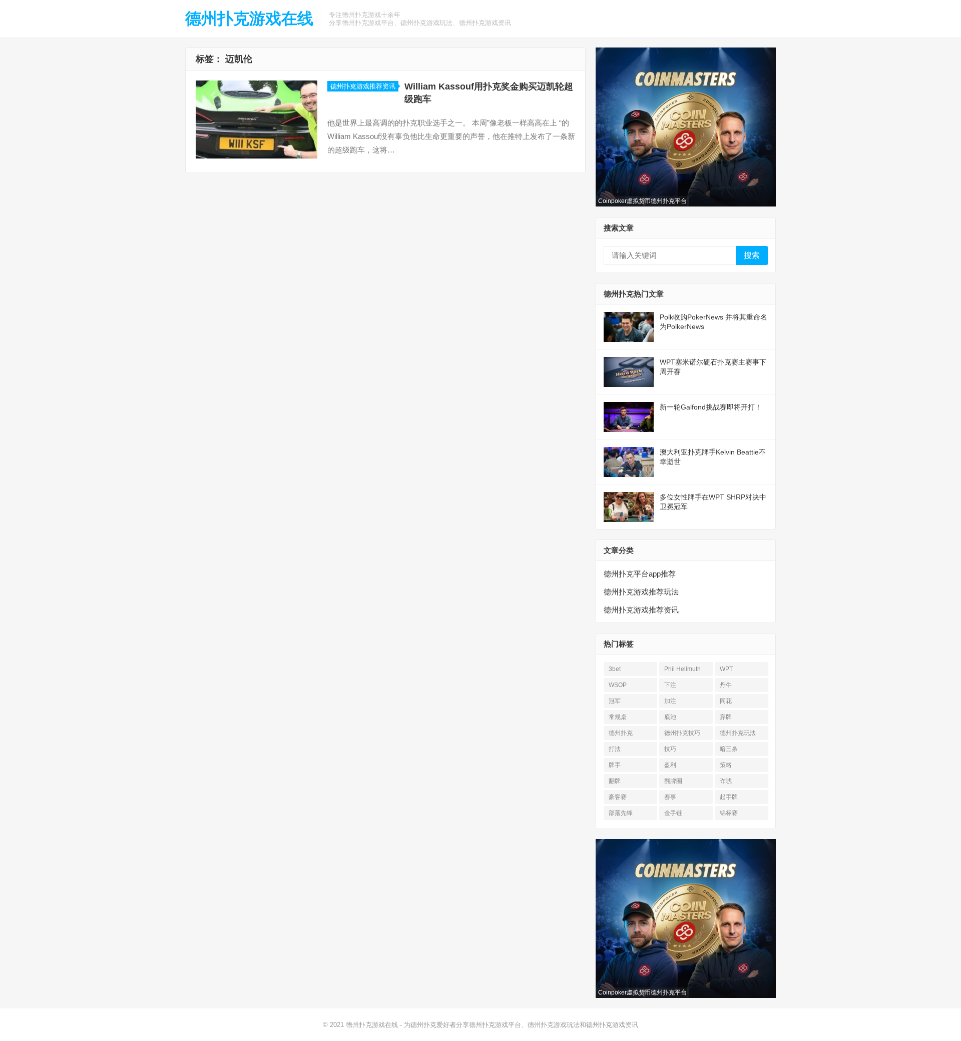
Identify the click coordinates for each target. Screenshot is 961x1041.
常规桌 (618, 717)
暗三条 (729, 749)
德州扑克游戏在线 (249, 19)
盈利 (670, 765)
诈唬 (726, 781)
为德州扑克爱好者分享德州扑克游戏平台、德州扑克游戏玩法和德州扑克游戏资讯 (521, 1024)
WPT (726, 669)
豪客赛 (618, 797)
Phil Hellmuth (682, 669)
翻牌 (615, 781)
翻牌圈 (673, 781)
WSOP (618, 685)
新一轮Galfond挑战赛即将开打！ (711, 407)
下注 (670, 685)
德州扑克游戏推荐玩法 (641, 592)
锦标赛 (729, 813)
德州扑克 (621, 733)
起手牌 (729, 797)
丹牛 (726, 685)
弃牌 (726, 717)
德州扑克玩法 (738, 733)
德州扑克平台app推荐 (640, 574)
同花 (726, 701)
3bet (615, 669)
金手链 (673, 813)
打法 (615, 749)
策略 (726, 765)
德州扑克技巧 (682, 733)
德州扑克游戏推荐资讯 (362, 86)
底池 (670, 717)
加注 (670, 701)
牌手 (615, 765)
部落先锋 (621, 813)
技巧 (670, 749)
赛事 (670, 797)
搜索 (752, 255)
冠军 (615, 701)
